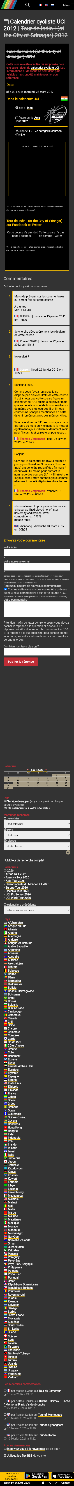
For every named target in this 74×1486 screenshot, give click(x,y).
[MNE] (5, 1233)
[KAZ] (5, 1168)
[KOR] (5, 1039)
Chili (10, 1021)
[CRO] (5, 1049)
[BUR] (5, 1008)
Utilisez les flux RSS (20, 1455)
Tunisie (12, 1357)
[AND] (5, 939)
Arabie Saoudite (18, 946)
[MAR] (5, 1213)
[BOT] (5, 994)
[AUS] (5, 957)
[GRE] (5, 1104)
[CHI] (5, 1022)
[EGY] (5, 1063)
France (12, 1093)
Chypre (12, 1028)
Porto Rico (14, 1274)
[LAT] (5, 1182)
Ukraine (12, 1367)
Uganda (12, 1363)
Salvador (13, 1305)
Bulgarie (13, 1004)
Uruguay (13, 1370)
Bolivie (12, 987)
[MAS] (5, 1199)
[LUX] (5, 1192)
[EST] (5, 1080)
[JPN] (5, 1161)
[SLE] (5, 1315)
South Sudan (16, 1325)
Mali (10, 1206)
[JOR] (5, 1165)
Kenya (12, 1171)
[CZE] (5, 1288)
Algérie (12, 932)
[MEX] (5, 1223)
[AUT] (5, 960)
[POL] (5, 1271)
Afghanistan (15, 922)
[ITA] (5, 1155)
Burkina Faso (16, 1008)
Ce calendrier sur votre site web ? (29, 808)
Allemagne (14, 936)
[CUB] (5, 1052)
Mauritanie (14, 1219)
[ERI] (5, 1073)
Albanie (12, 929)
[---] (5, 1264)
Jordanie (13, 1165)
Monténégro (15, 1233)
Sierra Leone (16, 1315)
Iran (10, 1141)
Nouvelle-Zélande (19, 1240)
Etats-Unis (14, 1083)
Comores (13, 1035)
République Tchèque (20, 1287)
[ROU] (5, 1291)
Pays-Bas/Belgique (20, 1264)
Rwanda (13, 1301)
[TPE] (5, 1343)
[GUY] (5, 1121)
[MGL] (5, 1230)
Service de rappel (18, 801)
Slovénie (13, 1322)
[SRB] (5, 1312)
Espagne (13, 1076)
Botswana (14, 994)
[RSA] (5, 926)
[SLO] (5, 1322)
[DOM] (5, 1284)
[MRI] (5, 1216)
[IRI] (5, 1141)
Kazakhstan (15, 1168)
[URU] (5, 1370)
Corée (11, 1038)
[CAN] (5, 1018)
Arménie (13, 953)
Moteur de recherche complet (25, 860)
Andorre (13, 939)
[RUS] (5, 1298)
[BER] (5, 981)
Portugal (13, 1277)
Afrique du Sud (17, 926)
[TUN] (5, 1357)
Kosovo (13, 1175)
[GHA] (5, 1100)
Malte (11, 1209)
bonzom (25, 369)
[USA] (5, 1083)
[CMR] (5, 1015)
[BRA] (5, 998)
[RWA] (5, 1301)
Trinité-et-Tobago (19, 1353)
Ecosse (12, 1059)
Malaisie (13, 1199)
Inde (30, 108)
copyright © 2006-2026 (17, 1482)
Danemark (14, 1056)
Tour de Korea (47, 1435)
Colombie (14, 1032)
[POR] (5, 1277)
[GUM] (5, 1110)
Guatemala (14, 1114)
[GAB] (5, 1097)
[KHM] (5, 1011)
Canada (12, 1018)
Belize (12, 974)
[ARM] (5, 953)
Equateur (13, 1069)
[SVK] (5, 1318)
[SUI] (5, 1336)
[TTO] (5, 1353)
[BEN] (5, 977)
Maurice (13, 1216)
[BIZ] (5, 974)
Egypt (11, 1062)
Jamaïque (14, 1158)
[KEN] (5, 1172)
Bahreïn (12, 967)
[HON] (5, 1124)
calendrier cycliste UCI (45, 67)
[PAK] (5, 1250)
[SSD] (5, 1325)
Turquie (12, 1360)
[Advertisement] (37, 171)
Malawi (12, 1202)
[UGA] (5, 1364)
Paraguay (14, 1257)
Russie (12, 1298)
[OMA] (5, 1243)
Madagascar (15, 1195)
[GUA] (5, 1114)
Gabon (12, 1097)
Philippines (15, 1267)
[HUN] (5, 1131)
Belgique (13, 970)
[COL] (5, 1032)
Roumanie (14, 1291)
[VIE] (5, 1377)
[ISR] (5, 1151)
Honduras (14, 1124)
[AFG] (5, 922)
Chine (11, 1025)
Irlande (12, 1144)
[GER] (5, 936)
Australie (13, 956)
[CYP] (5, 1028)
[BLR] (5, 984)
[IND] (5, 1134)
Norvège (13, 1236)
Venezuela (14, 1374)
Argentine (14, 950)
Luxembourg (16, 1192)
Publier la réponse (21, 662)
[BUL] (5, 1005)
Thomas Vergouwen (32, 439)
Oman (11, 1243)
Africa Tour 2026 (16, 874)
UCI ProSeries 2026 (18, 894)
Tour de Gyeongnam (50, 1425)
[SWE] (5, 1332)
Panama (13, 1253)
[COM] (5, 1035)
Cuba (11, 1052)
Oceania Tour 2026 (17, 891)
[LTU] (5, 1189)
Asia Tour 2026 (15, 880)
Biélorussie (15, 984)
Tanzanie (13, 1346)
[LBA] (5, 1185)
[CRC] (5, 1042)
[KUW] (5, 1178)
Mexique (13, 1223)
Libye (11, 1185)
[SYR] (5, 1340)
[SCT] (5, 1059)
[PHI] (5, 1267)
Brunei (12, 1001)
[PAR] (5, 1257)
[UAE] (5, 1066)
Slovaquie (14, 1318)
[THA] (5, 1350)
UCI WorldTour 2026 (18, 898)
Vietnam (13, 1377)
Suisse (12, 1336)
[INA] (5, 1138)
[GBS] (5, 1117)
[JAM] (5, 1158)
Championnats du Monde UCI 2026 (27, 884)
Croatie (12, 1049)
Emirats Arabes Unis (20, 1066)
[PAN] (5, 1254)
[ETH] (5, 1087)
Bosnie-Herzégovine (21, 991)
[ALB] (5, 929)
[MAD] (5, 1196)
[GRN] (5, 1107)
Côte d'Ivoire (16, 1045)
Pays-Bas (14, 1260)
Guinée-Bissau (17, 1117)
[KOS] (5, 1175)
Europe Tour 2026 (17, 887)
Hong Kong (15, 1127)
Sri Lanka (13, 1328)
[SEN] (5, 1308)
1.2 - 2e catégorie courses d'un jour (38, 132)
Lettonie (13, 1182)
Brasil (11, 998)
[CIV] (5, 1045)
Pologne (13, 1270)
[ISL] (5, 1148)
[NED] (5, 1260)
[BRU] (5, 1001)
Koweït (12, 1178)
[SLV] (5, 1305)
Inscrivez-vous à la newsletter (26, 1448)
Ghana (11, 1100)
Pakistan (13, 1250)
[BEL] (5, 970)
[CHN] (5, 1025)
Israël (11, 1151)
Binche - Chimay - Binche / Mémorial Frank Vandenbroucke (37, 1402)
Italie (11, 1154)
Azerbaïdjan (15, 963)
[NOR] (5, 1237)
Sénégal (13, 1308)
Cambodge (15, 1011)
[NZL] (5, 1240)
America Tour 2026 (17, 877)
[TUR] (5, 1360)
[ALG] (5, 933)
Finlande (13, 1090)
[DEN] (5, 1056)
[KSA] (5, 946)
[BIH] (5, 991)
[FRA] (5, 1093)
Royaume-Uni (16, 1294)
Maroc (12, 1212)
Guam (11, 1110)
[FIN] (5, 1090)
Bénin (11, 977)
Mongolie (14, 1230)
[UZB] (5, 1247)
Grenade (13, 1107)
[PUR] (5, 1274)
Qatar (11, 1281)
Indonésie (14, 1137)
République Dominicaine (23, 1284)
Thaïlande (14, 1350)
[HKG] (5, 1127)
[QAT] (5, 1281)
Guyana (12, 1120)
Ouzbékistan (16, 1247)
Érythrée (13, 1073)
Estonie (12, 1080)
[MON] (5, 1226)
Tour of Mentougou (50, 1414)
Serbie (12, 1311)
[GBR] (5, 1294)
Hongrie (13, 1131)
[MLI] (5, 1206)
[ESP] (5, 1076)
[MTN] (5, 1219)
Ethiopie (13, 1086)
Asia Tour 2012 (27, 119)
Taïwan (12, 1343)
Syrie (11, 1339)
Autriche (13, 960)
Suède (12, 1332)
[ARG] (5, 950)
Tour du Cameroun (50, 1391)
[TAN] (5, 1346)
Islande (12, 1148)
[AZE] (5, 963)
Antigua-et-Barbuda (20, 943)
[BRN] (5, 967)
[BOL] (5, 988)
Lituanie (13, 1189)
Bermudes (14, 981)
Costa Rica (14, 1042)
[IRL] (5, 1144)
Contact (65, 1482)
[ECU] (5, 1069)
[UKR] (5, 1367)
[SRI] (5, 1329)
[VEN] (5, 1374)
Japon (12, 1161)
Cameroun (14, 1015)
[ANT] (5, 943)
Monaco (13, 1226)
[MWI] (5, 1202)
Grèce (11, 1103)
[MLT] (5, 1209)
